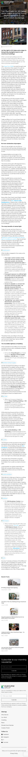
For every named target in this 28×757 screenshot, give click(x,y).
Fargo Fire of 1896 (8, 66)
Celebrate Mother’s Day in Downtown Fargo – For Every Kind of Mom (12, 633)
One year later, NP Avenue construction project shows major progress (12, 648)
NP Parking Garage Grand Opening (9, 587)
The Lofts (15, 525)
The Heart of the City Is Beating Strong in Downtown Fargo (13, 602)
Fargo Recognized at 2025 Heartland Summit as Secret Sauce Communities (12, 617)
